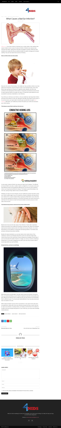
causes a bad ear (15, 313)
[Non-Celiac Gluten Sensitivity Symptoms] (33, 352)
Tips (9, 1)
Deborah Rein (20, 338)
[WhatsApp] (11, 321)
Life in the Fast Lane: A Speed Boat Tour (31, 328)
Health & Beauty (26, 1)
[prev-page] (19, 362)
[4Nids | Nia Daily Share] (30, 10)
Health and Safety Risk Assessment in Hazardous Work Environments (7, 358)
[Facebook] (2, 321)
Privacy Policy (45, 426)
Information (4, 1)
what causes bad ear (22, 313)
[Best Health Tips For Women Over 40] (20, 352)
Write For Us (55, 426)
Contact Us (50, 426)
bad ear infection (8, 313)
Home (2, 16)
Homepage (40, 426)
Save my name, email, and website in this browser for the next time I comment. (18, 390)
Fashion (20, 1)
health (6, 16)
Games (12, 1)
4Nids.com (3, 46)
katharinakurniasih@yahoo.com (33, 417)
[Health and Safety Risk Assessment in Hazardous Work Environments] (7, 352)
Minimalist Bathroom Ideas (6, 328)
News (16, 1)
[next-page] (21, 362)
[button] (58, 1)
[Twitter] (5, 321)
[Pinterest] (8, 321)
